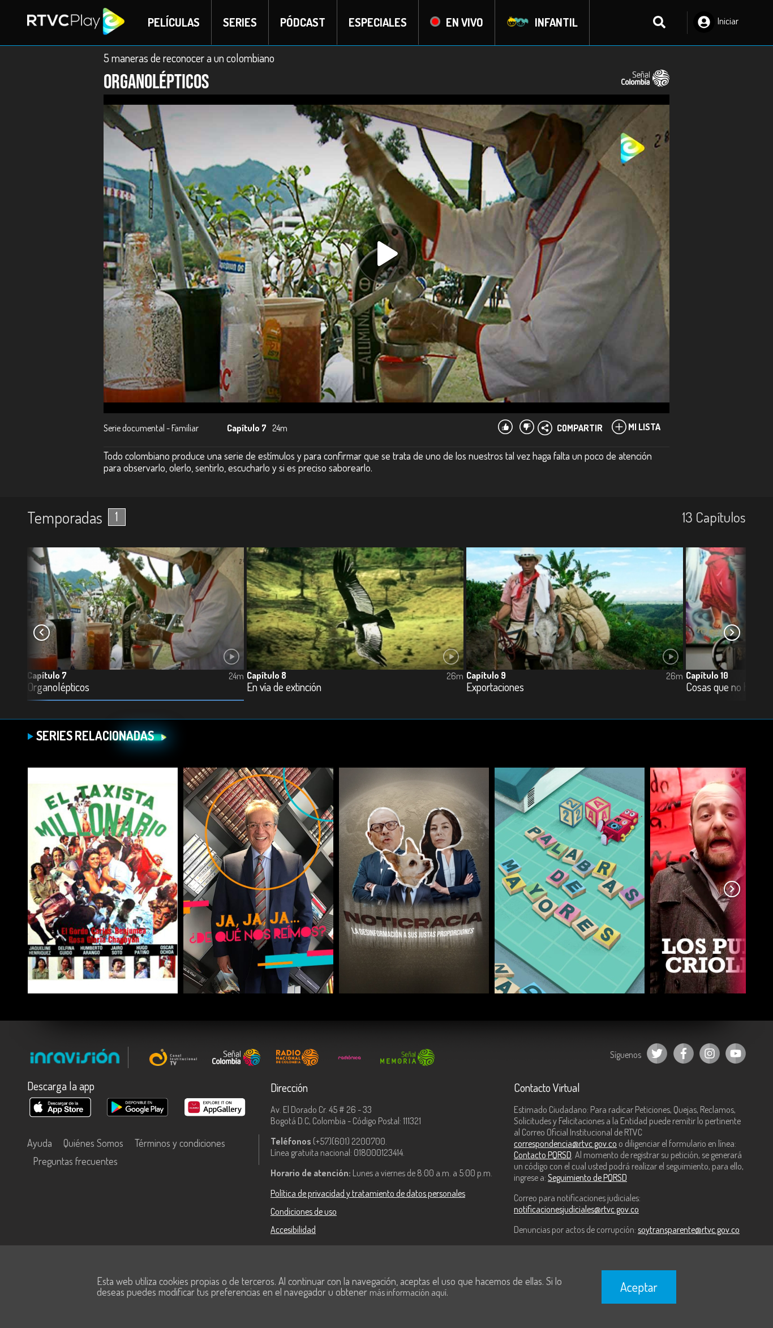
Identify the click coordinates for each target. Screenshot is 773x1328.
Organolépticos (58, 687)
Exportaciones (495, 687)
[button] (731, 632)
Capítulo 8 (266, 675)
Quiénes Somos (93, 1143)
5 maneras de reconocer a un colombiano (189, 57)
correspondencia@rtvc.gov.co (565, 1143)
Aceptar (639, 1287)
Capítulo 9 (486, 675)
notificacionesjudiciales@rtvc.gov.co (576, 1209)
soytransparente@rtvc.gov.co (689, 1229)
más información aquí (408, 1292)
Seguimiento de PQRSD (587, 1177)
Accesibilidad (293, 1229)
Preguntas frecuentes (75, 1161)
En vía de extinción (284, 687)
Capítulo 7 (47, 675)
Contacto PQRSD (543, 1154)
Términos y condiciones (180, 1143)
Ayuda (39, 1143)
